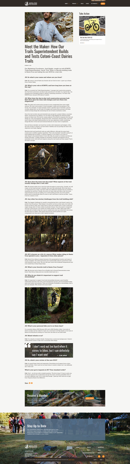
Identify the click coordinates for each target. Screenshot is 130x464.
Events (87, 3)
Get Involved (89, 456)
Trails (82, 3)
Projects (74, 3)
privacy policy (71, 459)
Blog (93, 0)
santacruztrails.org (29, 451)
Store (103, 0)
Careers (77, 447)
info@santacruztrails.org (88, 452)
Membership (98, 0)
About (66, 3)
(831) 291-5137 (101, 447)
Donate (99, 452)
